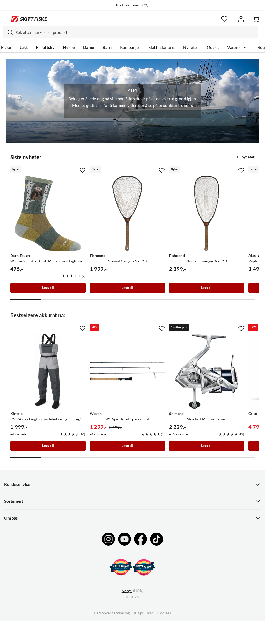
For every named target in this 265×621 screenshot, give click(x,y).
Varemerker (238, 47)
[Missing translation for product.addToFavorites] (82, 170)
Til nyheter (245, 157)
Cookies (164, 613)
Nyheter (190, 47)
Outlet (213, 47)
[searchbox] (135, 32)
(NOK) (132, 591)
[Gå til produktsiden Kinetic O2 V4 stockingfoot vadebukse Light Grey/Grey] (48, 371)
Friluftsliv (45, 47)
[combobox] (130, 32)
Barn (107, 47)
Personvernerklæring (112, 613)
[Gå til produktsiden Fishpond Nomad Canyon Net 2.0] (127, 213)
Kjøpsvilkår (143, 613)
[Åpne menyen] (5, 19)
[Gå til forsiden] (29, 18)
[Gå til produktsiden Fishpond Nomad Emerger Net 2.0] (206, 213)
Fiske (6, 47)
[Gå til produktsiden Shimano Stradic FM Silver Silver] (206, 371)
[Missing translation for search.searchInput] (8, 32)
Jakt (24, 47)
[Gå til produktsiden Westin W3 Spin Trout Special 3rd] (127, 371)
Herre (69, 47)
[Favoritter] (224, 19)
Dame (88, 47)
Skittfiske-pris (162, 47)
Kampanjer (130, 47)
